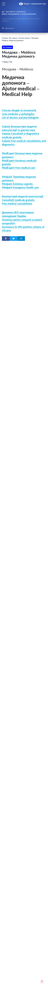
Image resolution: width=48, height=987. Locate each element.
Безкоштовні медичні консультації (23, 196)
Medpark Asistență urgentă (17, 183)
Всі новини (13, 38)
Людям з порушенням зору (34, 4)
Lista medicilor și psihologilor (19, 113)
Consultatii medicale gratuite (18, 199)
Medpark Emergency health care (20, 187)
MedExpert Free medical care (18, 167)
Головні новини (24, 38)
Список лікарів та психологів (19, 110)
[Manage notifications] (42, 981)
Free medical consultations (17, 203)
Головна (5, 38)
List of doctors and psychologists (20, 117)
